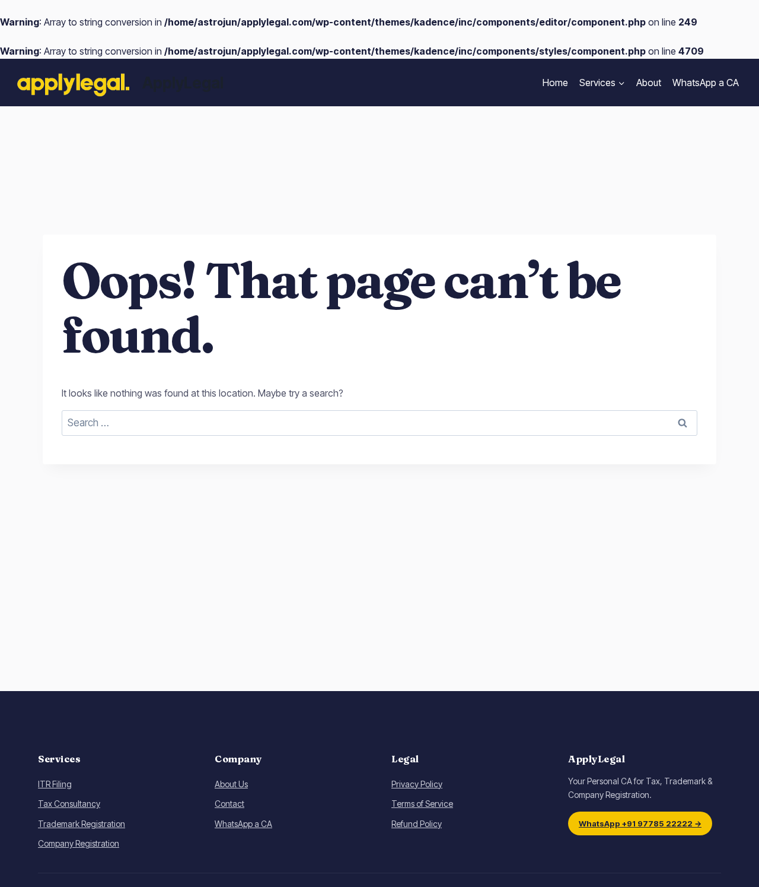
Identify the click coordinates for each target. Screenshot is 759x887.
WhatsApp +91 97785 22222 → (640, 823)
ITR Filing (55, 784)
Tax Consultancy (69, 804)
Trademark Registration (81, 824)
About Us (231, 784)
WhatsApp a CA (705, 82)
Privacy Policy (416, 784)
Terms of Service (422, 804)
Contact (229, 804)
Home (555, 82)
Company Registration (78, 843)
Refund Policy (416, 824)
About (648, 82)
